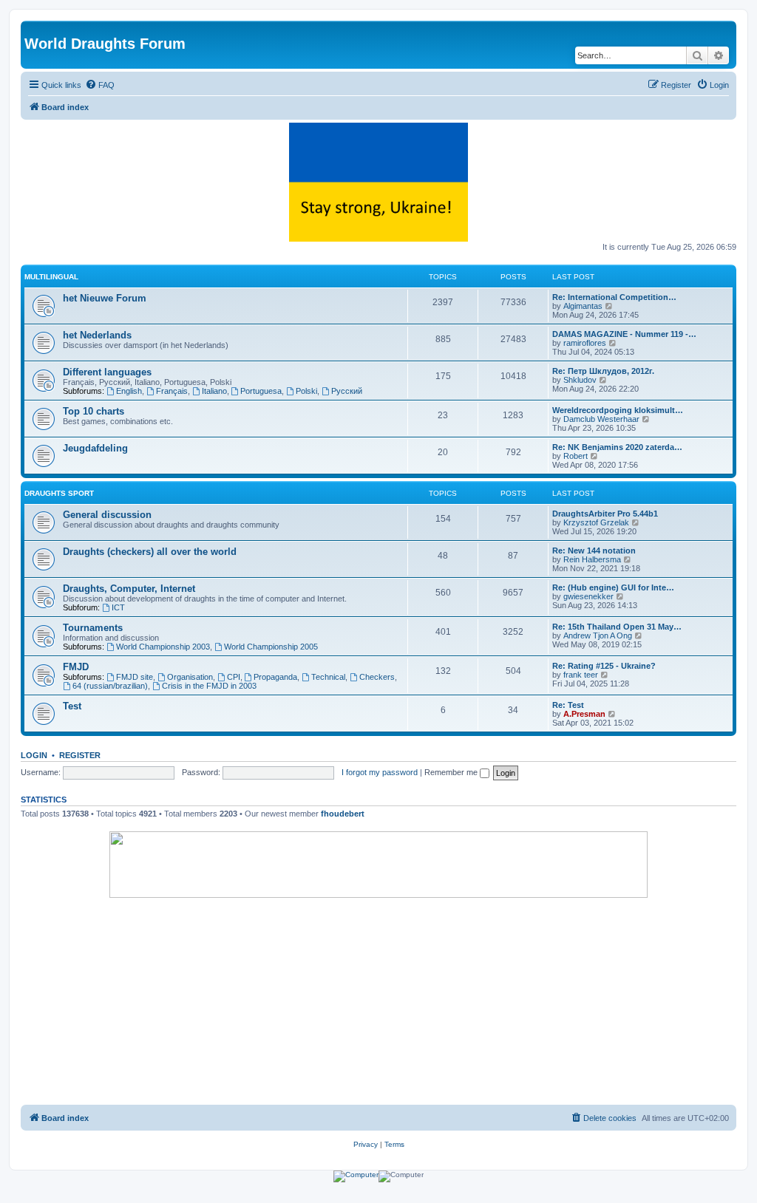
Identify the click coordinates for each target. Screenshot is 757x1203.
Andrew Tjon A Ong (597, 635)
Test (72, 706)
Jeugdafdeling (95, 448)
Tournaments (93, 627)
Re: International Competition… (614, 297)
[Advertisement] (378, 1001)
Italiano (214, 390)
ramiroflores (584, 342)
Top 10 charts (93, 411)
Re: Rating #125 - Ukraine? (604, 665)
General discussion (107, 514)
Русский (346, 390)
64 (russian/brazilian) (110, 685)
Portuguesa (261, 390)
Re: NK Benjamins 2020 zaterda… (617, 447)
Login (34, 755)
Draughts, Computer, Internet (129, 588)
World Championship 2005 (271, 646)
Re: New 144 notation (594, 550)
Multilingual (51, 277)
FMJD (76, 666)
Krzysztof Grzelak (596, 522)
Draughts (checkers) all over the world (150, 551)
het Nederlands (97, 335)
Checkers (377, 676)
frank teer (580, 674)
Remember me (452, 772)
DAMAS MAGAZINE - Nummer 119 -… (624, 334)
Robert (575, 455)
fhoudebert (342, 813)
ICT (118, 607)
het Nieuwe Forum (104, 298)
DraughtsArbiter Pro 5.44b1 (605, 513)
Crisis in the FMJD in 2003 (209, 685)
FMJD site (134, 676)
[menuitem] (100, 85)
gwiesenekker (588, 596)
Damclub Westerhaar (601, 419)
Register (80, 755)
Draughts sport (59, 493)
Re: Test (568, 705)
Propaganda (275, 676)
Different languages (107, 372)
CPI (233, 676)
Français (172, 390)
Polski (306, 390)
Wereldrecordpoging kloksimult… (617, 410)
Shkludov (580, 379)
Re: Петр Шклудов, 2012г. (603, 371)
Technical (328, 676)
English (129, 390)
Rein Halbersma (592, 559)
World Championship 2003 (163, 646)
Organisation (190, 676)
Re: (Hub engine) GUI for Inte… (613, 587)
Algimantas (582, 305)
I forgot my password (380, 772)
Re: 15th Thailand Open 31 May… (617, 626)
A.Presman (584, 713)
